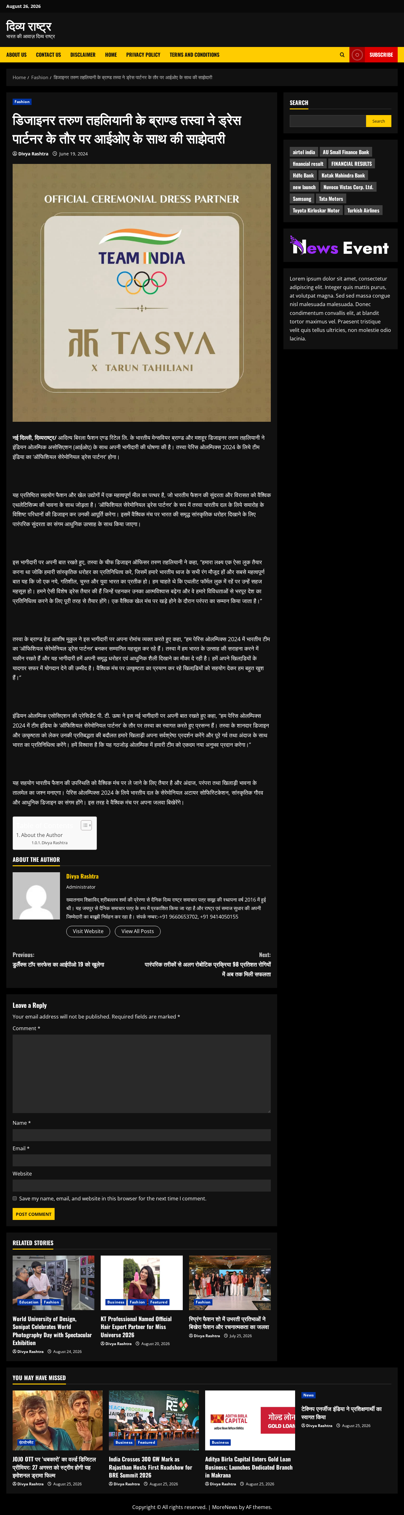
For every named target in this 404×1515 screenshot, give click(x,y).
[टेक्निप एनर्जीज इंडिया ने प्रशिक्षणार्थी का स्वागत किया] (346, 1395)
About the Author (42, 835)
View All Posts (138, 931)
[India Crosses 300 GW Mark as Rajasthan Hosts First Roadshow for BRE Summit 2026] (154, 1420)
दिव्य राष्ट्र (28, 25)
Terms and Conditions (194, 54)
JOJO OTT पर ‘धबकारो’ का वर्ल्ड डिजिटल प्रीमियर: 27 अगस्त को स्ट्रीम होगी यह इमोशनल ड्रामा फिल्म (54, 1467)
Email (21, 1148)
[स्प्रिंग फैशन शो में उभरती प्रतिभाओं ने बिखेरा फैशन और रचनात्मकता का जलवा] (230, 1283)
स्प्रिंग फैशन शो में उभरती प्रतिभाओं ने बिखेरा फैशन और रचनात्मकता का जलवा (229, 1323)
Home (111, 54)
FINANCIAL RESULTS (351, 163)
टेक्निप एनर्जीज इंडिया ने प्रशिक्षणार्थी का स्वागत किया (341, 1412)
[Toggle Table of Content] (83, 825)
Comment (26, 1028)
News (308, 1395)
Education (29, 1302)
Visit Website (88, 931)
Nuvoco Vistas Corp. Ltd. (348, 187)
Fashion (22, 101)
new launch (304, 187)
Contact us (48, 54)
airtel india (304, 152)
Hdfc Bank (303, 175)
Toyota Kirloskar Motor (316, 210)
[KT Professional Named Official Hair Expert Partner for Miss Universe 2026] (141, 1283)
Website (22, 1173)
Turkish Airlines (363, 210)
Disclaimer (83, 54)
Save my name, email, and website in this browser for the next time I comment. (112, 1198)
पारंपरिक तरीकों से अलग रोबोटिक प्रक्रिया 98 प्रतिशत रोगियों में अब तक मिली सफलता (208, 964)
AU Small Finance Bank (346, 152)
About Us (16, 54)
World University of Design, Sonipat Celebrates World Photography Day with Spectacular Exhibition (52, 1331)
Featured (159, 1302)
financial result (308, 163)
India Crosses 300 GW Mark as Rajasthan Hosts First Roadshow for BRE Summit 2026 (150, 1467)
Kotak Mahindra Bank (343, 175)
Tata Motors (331, 198)
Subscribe (381, 54)
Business (115, 1302)
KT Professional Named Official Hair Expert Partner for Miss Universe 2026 (136, 1326)
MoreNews (225, 1507)
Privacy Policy (143, 54)
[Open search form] (342, 55)
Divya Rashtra (33, 154)
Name (22, 1122)
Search (299, 103)
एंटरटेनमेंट (26, 1442)
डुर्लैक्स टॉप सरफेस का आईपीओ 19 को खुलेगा (58, 959)
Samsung (302, 198)
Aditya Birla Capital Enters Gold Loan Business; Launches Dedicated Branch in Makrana (249, 1467)
